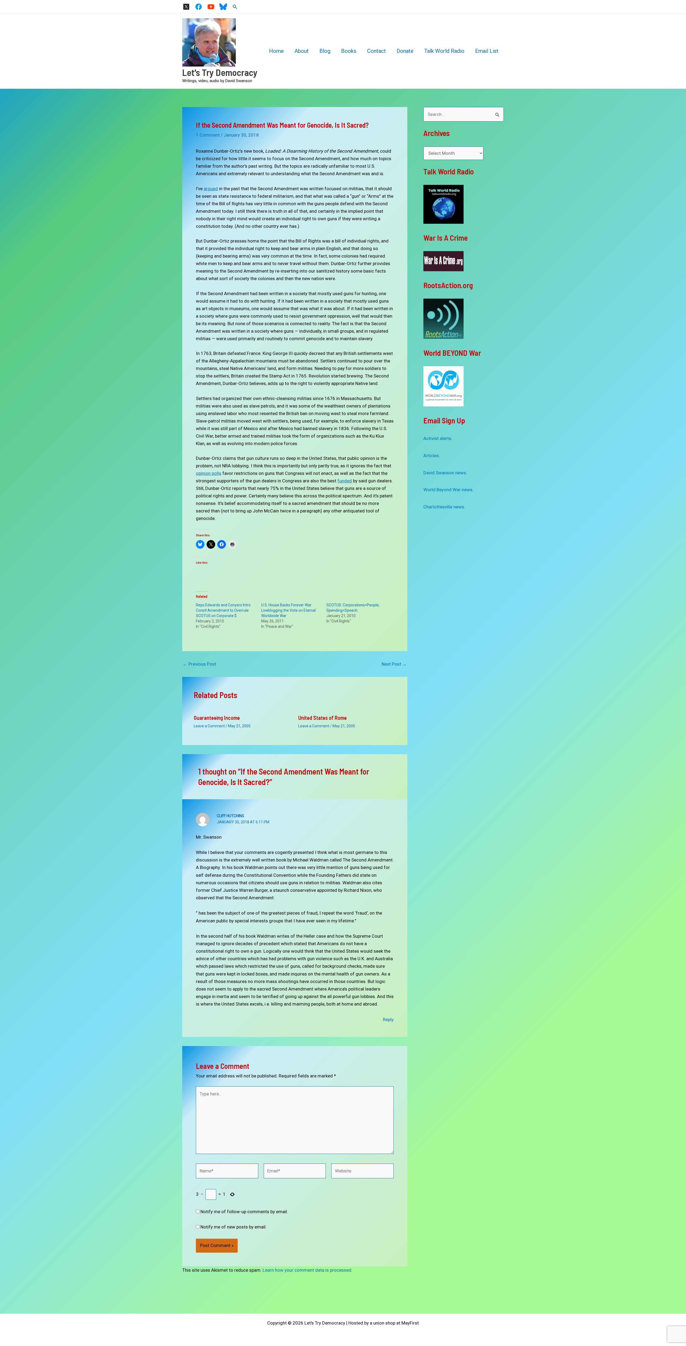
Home (276, 51)
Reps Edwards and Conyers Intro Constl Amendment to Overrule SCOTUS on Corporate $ (223, 610)
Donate (405, 51)
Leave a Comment (209, 726)
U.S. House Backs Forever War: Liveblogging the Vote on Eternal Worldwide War (288, 610)
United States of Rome (322, 717)
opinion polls (208, 473)
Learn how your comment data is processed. (307, 1270)
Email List (486, 51)
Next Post (394, 664)
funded (344, 480)
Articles (431, 455)
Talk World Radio (444, 51)
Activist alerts (437, 438)
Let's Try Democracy (220, 72)
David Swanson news (444, 472)
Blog (324, 51)
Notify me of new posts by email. (233, 1227)
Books (348, 51)
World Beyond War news (447, 489)
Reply (388, 1019)
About (301, 51)
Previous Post (199, 664)
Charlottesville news (443, 506)
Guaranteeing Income (217, 717)
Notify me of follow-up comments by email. (244, 1211)
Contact (376, 51)
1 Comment (208, 135)
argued (211, 188)
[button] (235, 6)
